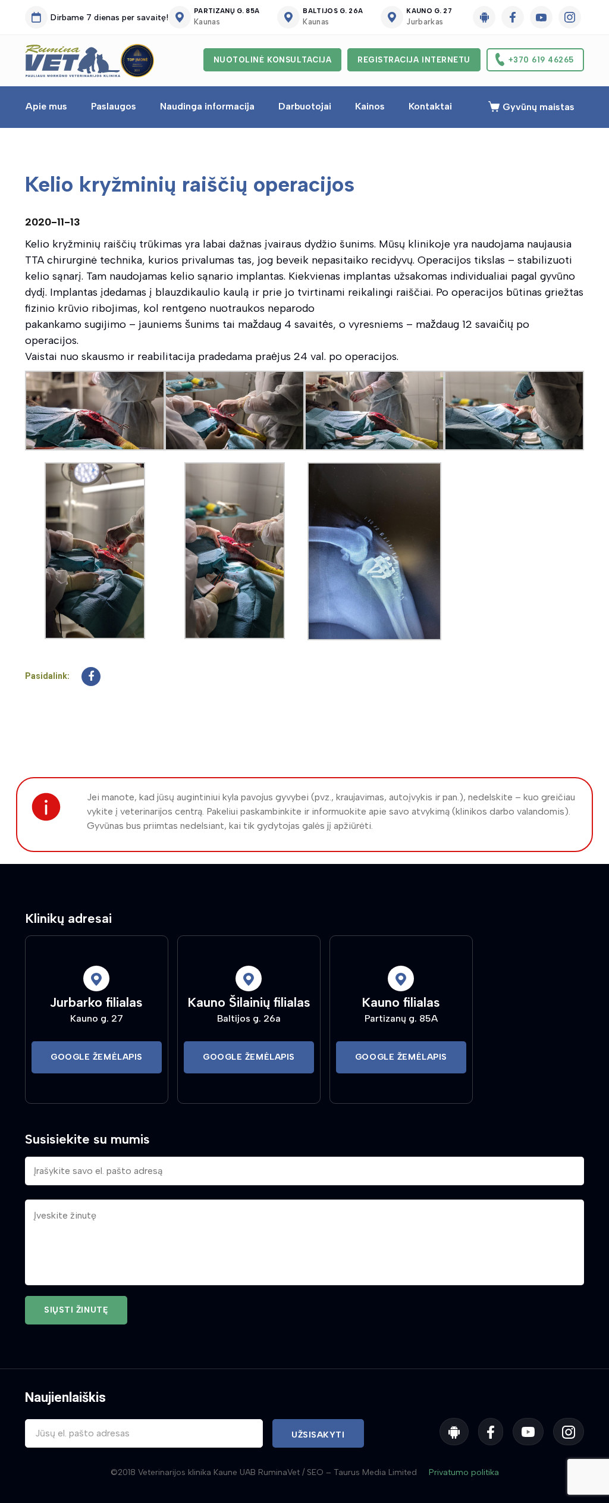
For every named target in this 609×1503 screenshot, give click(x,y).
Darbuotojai (304, 106)
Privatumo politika (464, 1472)
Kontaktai (430, 106)
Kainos (370, 106)
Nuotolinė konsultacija (272, 59)
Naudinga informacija (207, 106)
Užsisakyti (318, 1435)
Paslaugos (113, 106)
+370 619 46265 (541, 59)
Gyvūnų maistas (539, 106)
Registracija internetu (413, 59)
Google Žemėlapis (97, 1057)
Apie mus (46, 106)
